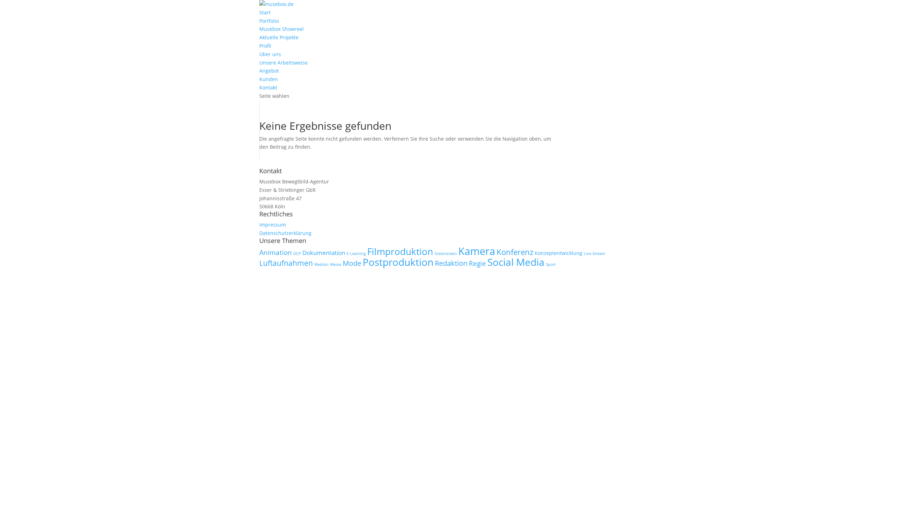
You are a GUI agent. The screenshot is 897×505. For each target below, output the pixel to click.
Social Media (516, 262)
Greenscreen (445, 253)
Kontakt (268, 87)
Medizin (321, 264)
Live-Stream (594, 253)
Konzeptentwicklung (558, 253)
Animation (275, 252)
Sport (551, 264)
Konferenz (515, 252)
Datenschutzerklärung (285, 233)
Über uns (270, 54)
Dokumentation (323, 252)
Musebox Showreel (281, 29)
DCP (297, 253)
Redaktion (451, 263)
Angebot (269, 70)
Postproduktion (398, 262)
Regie (477, 263)
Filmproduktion (400, 251)
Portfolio (269, 21)
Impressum (272, 224)
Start (265, 12)
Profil (265, 45)
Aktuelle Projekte (279, 37)
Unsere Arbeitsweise (283, 62)
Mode (352, 263)
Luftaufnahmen (286, 263)
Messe (335, 264)
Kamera (476, 251)
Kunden (268, 79)
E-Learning (356, 253)
